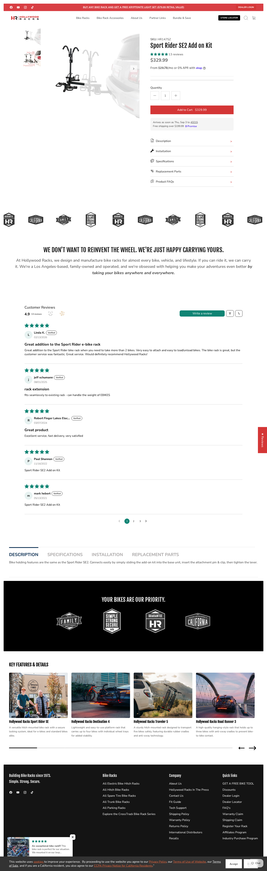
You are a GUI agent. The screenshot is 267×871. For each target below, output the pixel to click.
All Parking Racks (114, 808)
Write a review (202, 313)
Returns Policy (178, 826)
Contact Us (176, 796)
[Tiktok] (32, 7)
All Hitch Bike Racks (116, 790)
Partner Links (157, 18)
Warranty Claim (233, 814)
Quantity (156, 88)
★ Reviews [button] (262, 440)
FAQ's (226, 808)
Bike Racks (82, 18)
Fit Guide (175, 802)
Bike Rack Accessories (110, 18)
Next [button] (252, 748)
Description (23, 555)
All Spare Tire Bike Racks (119, 796)
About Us (136, 18)
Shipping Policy (179, 814)
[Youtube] (18, 7)
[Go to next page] (147, 521)
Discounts (229, 790)
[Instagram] (25, 7)
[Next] (134, 69)
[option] (93, 72)
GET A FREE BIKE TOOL (238, 784)
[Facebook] (11, 7)
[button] (159, 54)
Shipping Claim (232, 820)
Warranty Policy (179, 820)
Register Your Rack (235, 826)
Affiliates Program (234, 832)
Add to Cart (192, 110)
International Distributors (185, 832)
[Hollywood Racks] (25, 18)
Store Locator (229, 17)
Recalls (174, 838)
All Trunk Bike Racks (116, 802)
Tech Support (178, 808)
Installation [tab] (107, 555)
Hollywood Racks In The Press (189, 790)
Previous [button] (241, 748)
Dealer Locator (232, 802)
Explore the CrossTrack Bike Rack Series (129, 814)
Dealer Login (246, 7)
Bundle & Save (182, 18)
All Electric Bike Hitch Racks (121, 784)
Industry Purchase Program (240, 838)
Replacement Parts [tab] (155, 555)
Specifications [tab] (65, 555)
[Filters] (230, 313)
